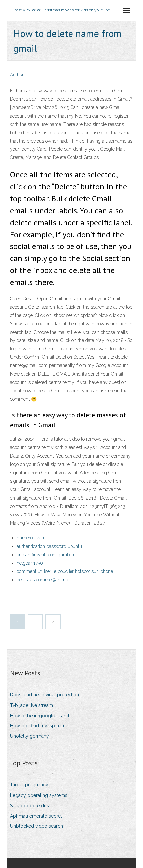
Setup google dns (29, 805)
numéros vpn (30, 537)
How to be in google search (40, 715)
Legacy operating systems (38, 795)
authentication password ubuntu (49, 546)
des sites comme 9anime (42, 579)
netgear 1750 (30, 563)
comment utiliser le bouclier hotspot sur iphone (65, 571)
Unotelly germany (29, 736)
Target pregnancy (29, 784)
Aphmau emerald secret (36, 816)
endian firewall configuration (45, 554)
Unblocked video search (36, 826)
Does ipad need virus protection (44, 694)
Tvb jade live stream (31, 705)
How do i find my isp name (39, 725)
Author (17, 74)
